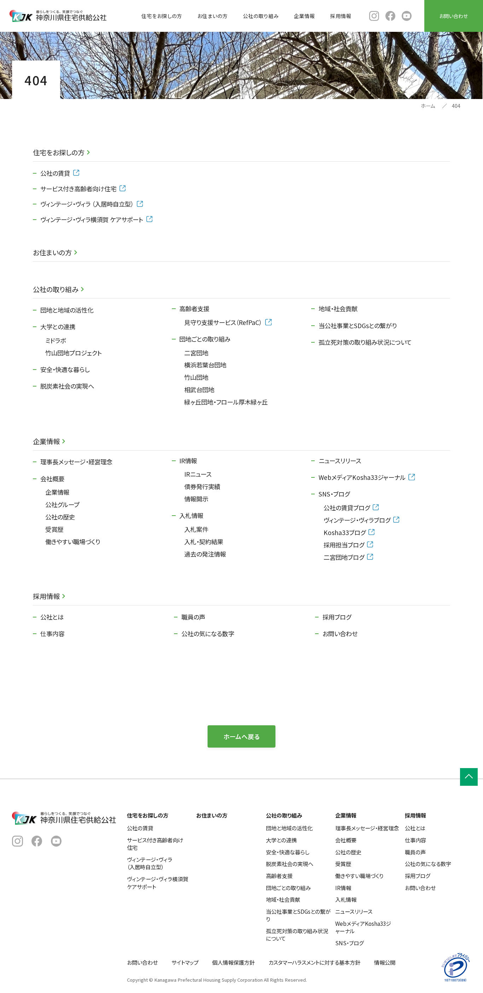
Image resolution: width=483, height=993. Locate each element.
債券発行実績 (202, 486)
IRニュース (197, 474)
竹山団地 (196, 377)
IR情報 (188, 460)
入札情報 (191, 515)
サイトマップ (185, 962)
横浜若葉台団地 (205, 364)
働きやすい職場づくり (72, 541)
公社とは (52, 616)
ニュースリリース (340, 460)
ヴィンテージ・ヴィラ (87, 203)
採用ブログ (336, 616)
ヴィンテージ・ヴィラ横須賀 (91, 219)
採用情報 (340, 15)
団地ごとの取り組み (205, 339)
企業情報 (304, 15)
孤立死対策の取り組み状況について (365, 342)
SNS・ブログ (334, 493)
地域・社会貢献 (338, 308)
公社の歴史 (60, 516)
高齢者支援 (194, 308)
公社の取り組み (261, 15)
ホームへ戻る (241, 736)
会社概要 (52, 478)
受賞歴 (54, 529)
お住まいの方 (212, 15)
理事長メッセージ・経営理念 (76, 461)
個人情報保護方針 (233, 962)
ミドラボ (55, 340)
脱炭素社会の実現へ (67, 386)
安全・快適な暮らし (64, 369)
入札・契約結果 (203, 541)
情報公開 (384, 962)
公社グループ (62, 504)
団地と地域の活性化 (66, 310)
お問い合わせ (453, 15)
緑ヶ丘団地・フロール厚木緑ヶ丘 (226, 401)
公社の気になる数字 (207, 633)
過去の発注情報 (205, 554)
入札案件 (196, 529)
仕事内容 (52, 633)
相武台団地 (199, 389)
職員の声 (193, 616)
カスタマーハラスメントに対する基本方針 (314, 962)
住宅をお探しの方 (161, 15)
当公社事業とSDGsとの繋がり (358, 325)
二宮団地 (196, 352)
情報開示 (196, 498)
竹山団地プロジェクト (73, 352)
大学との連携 (57, 326)
